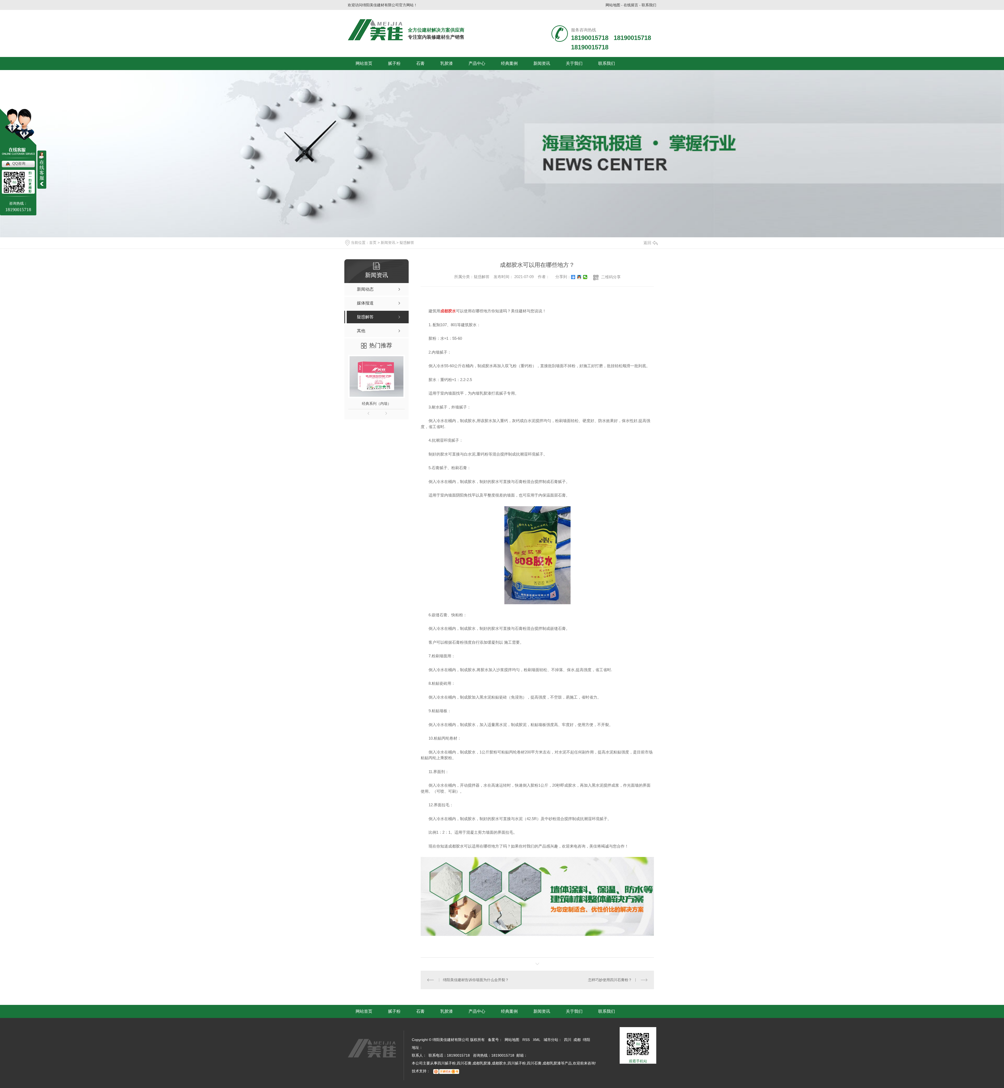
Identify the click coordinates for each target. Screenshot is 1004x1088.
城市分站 (551, 1040)
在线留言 (631, 5)
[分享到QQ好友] (579, 277)
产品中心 (477, 63)
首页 (372, 242)
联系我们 (649, 5)
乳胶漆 (446, 63)
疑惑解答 (407, 242)
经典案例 (509, 63)
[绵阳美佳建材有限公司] (375, 29)
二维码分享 (611, 277)
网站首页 (364, 63)
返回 (647, 242)
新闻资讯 (541, 63)
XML (536, 1040)
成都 (577, 1040)
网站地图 (613, 5)
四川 (567, 1040)
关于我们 (574, 63)
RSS (526, 1040)
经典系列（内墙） (376, 403)
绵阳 (586, 1040)
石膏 (420, 63)
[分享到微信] (585, 277)
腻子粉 (394, 63)
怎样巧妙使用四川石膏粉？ (610, 980)
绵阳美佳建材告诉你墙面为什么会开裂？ (476, 980)
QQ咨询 (18, 163)
